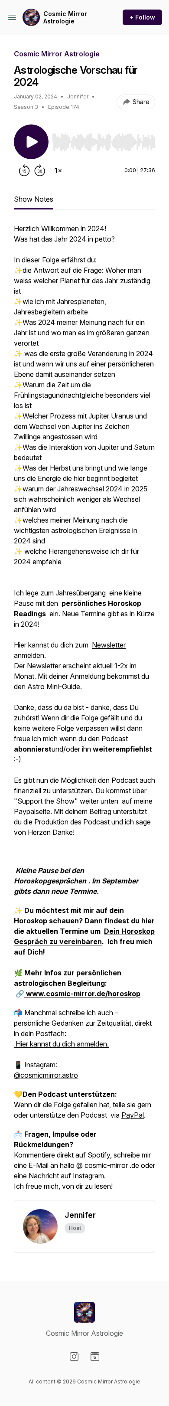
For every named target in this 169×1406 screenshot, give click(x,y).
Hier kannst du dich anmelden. (61, 1044)
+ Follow (142, 17)
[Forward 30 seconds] (40, 170)
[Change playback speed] (58, 170)
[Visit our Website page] (95, 1356)
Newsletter (109, 645)
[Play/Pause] (31, 141)
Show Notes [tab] (33, 199)
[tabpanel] (84, 711)
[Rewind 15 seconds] (24, 170)
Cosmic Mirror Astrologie (65, 17)
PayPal (132, 1115)
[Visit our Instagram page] (74, 1356)
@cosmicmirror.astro (46, 1075)
